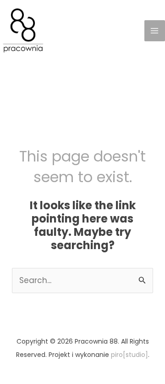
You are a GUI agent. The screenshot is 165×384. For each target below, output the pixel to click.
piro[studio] (129, 354)
